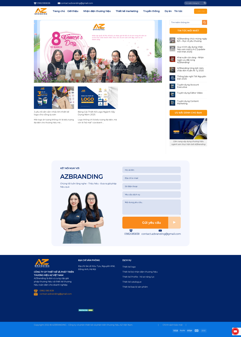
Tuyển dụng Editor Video (190, 93)
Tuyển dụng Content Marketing (188, 102)
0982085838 (43, 3)
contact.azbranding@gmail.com (161, 233)
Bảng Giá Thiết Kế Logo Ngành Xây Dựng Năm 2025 (96, 113)
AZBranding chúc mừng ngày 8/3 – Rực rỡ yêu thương (98, 64)
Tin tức (178, 11)
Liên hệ (201, 11)
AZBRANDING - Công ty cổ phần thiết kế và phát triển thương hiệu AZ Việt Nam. (92, 325)
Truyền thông (151, 11)
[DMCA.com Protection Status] (86, 310)
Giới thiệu (72, 11)
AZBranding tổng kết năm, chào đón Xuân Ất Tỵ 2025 (190, 69)
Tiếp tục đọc (97, 74)
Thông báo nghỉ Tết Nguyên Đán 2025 (191, 77)
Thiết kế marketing (127, 11)
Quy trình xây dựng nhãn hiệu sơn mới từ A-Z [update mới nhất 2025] (191, 49)
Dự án (168, 11)
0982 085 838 (47, 290)
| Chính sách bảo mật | (172, 325)
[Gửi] (205, 3)
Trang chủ (59, 11)
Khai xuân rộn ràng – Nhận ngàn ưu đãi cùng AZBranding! (190, 59)
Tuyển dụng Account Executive (188, 86)
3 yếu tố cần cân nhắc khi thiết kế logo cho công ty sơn (51, 113)
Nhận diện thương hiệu (97, 11)
